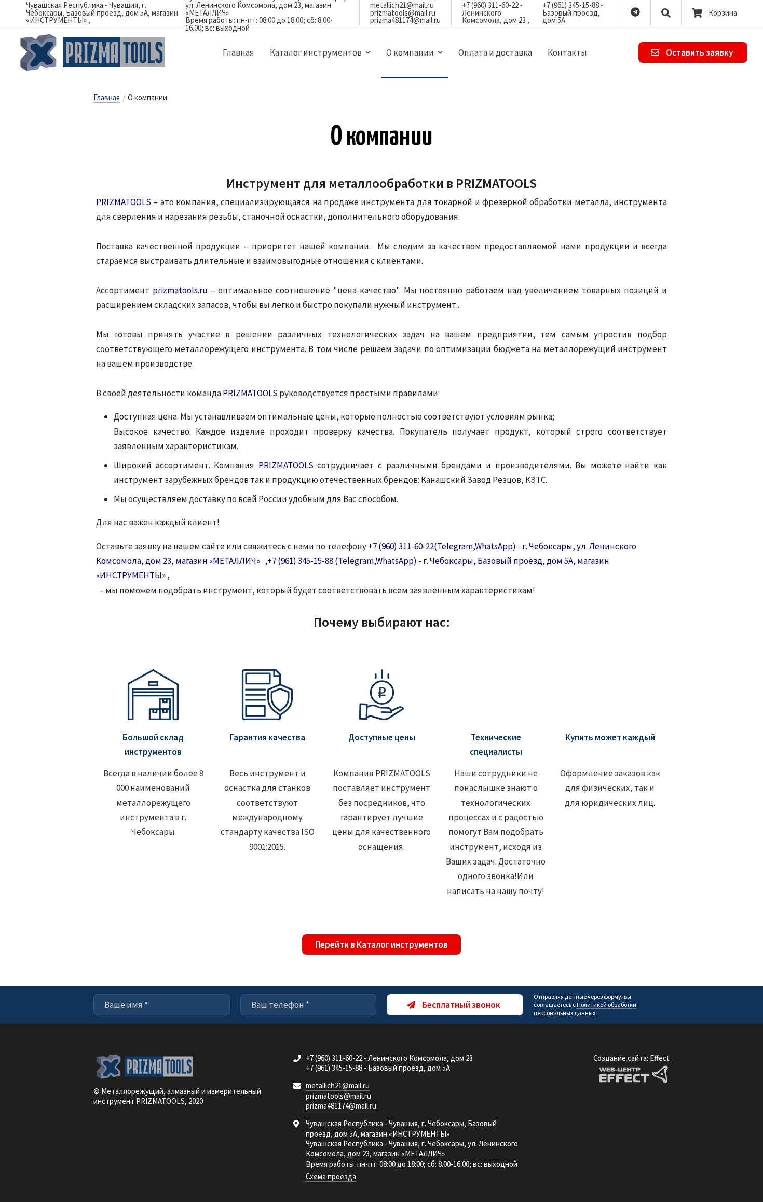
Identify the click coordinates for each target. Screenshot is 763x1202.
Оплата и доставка (495, 52)
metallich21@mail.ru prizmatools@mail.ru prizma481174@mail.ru (405, 12)
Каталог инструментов (316, 52)
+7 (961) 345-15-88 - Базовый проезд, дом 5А (572, 12)
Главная (238, 52)
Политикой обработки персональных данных (585, 1009)
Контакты (567, 52)
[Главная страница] (93, 52)
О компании (410, 52)
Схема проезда (331, 1176)
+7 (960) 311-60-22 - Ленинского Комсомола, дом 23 (494, 12)
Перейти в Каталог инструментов (381, 944)
